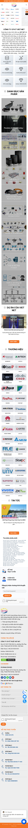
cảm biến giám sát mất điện (9, 553)
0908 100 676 (10, 651)
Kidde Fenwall (20, 554)
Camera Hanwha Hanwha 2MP (10, 544)
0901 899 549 (15, 753)
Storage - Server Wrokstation (14, 301)
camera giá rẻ (22, 542)
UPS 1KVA (5, 560)
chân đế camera (15, 551)
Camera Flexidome (14, 542)
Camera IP (20, 546)
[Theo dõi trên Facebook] (2, 677)
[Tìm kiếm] (26, 4)
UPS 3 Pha (10, 560)
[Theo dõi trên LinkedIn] (10, 677)
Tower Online (17, 559)
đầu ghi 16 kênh (14, 563)
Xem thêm (21, 53)
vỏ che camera (21, 560)
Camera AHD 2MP (22, 540)
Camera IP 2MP (6, 547)
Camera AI (14, 541)
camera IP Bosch (14, 547)
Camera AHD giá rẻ (7, 541)
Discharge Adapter (7, 554)
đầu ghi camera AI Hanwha (9, 564)
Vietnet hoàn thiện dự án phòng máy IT (14, 330)
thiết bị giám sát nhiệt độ (8, 559)
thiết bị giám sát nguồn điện (9, 558)
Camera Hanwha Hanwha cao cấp (10, 545)
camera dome (6, 542)
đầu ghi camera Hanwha (8, 565)
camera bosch (21, 541)
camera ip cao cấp (7, 548)
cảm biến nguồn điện (20, 553)
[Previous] (1, 327)
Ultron (22, 559)
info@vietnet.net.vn (10, 654)
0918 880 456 (14, 747)
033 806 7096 (15, 768)
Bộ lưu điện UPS (13, 540)
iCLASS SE (14, 554)
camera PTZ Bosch (7, 551)
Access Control (6, 540)
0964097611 (15, 774)
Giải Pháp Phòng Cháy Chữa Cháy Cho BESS (14, 520)
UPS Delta (15, 560)
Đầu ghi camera (6, 563)
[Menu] (2, 5)
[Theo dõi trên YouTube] (13, 677)
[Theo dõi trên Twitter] (5, 677)
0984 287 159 (15, 741)
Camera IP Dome (16, 548)
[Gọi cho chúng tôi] (7, 677)
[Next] (27, 327)
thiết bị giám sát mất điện (8, 557)
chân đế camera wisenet (19, 552)
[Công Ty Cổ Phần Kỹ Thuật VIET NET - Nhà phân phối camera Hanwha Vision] (14, 5)
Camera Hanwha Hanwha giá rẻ (10, 546)
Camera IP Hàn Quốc (7, 550)
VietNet (18, 72)
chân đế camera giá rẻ (8, 552)
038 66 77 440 (17, 761)
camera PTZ (15, 550)
